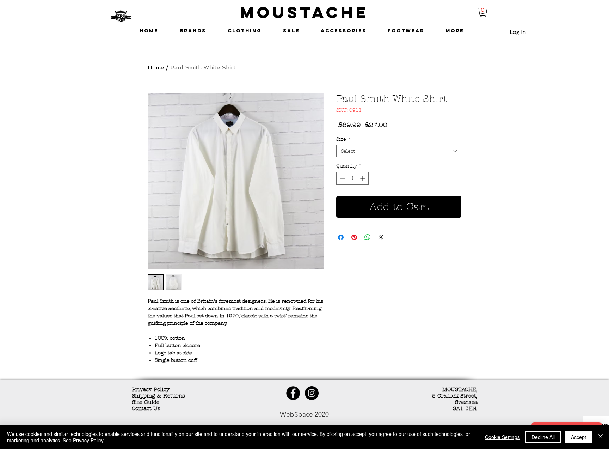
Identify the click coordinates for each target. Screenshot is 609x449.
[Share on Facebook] (341, 237)
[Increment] (363, 178)
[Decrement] (341, 178)
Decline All (543, 437)
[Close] (600, 437)
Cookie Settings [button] (502, 437)
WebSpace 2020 (304, 414)
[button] (482, 12)
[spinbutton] (352, 178)
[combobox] (398, 151)
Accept (578, 437)
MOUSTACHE (304, 12)
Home (156, 67)
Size (343, 139)
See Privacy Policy (83, 440)
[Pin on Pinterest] (354, 237)
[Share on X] (381, 237)
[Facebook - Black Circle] (293, 393)
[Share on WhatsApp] (367, 237)
